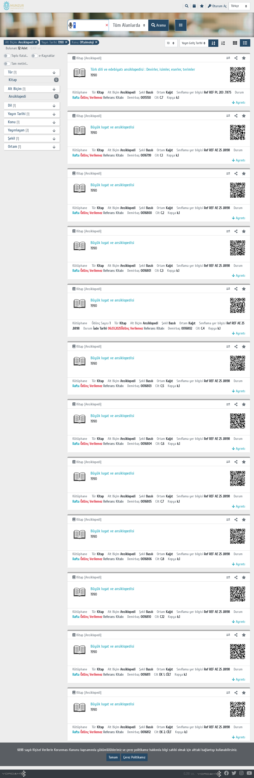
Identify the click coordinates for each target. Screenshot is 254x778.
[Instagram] (241, 773)
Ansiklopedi (21, 42)
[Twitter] (234, 773)
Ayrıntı (240, 102)
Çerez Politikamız (134, 757)
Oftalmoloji (85, 42)
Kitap (33, 79)
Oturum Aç (218, 6)
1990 (54, 42)
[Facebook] (226, 773)
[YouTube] (249, 773)
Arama (160, 25)
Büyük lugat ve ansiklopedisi (112, 127)
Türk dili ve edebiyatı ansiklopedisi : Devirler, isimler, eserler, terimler (143, 69)
